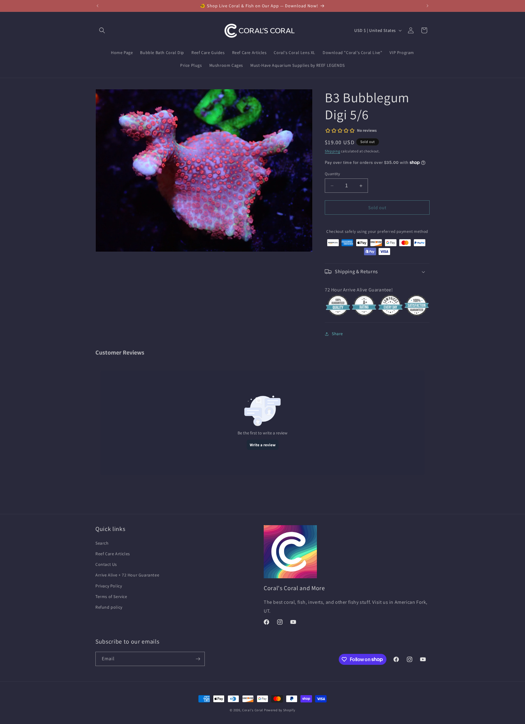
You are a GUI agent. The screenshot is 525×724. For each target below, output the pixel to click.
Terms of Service (111, 596)
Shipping (332, 151)
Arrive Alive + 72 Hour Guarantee (127, 575)
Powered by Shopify (279, 710)
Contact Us (106, 564)
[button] (102, 30)
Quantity (332, 173)
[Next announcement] (427, 6)
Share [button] (337, 333)
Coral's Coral (252, 710)
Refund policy (108, 607)
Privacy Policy (108, 586)
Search (102, 543)
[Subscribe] (197, 659)
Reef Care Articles (112, 553)
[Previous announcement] (97, 6)
